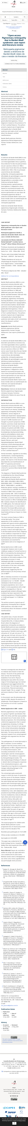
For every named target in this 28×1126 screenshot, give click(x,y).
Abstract (5, 70)
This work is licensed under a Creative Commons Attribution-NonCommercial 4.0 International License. (12, 1040)
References (6, 80)
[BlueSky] (10, 1096)
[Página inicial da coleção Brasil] (14, 1085)
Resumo (4, 20)
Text (4, 76)
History (5, 87)
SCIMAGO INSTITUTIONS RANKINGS (15, 64)
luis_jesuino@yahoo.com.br (9, 1005)
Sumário (16, 17)
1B (14, 649)
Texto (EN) (14, 20)
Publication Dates (7, 83)
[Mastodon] (12, 1096)
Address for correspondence (10, 276)
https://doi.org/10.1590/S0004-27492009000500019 (14, 27)
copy (14, 30)
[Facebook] (15, 1096)
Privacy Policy (22, 1120)
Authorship (14, 60)
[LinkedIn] (14, 1096)
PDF (23, 20)
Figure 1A (6, 649)
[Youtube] (17, 1096)
